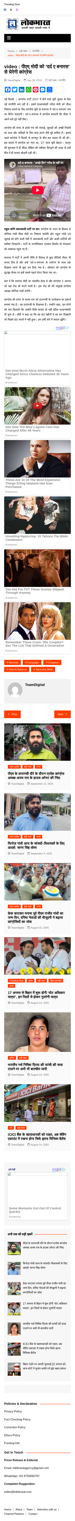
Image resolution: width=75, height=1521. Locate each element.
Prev (14, 714)
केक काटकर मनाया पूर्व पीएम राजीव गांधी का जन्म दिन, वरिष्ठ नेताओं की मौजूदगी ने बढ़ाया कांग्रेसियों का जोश (35, 917)
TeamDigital (14, 80)
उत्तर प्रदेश (14, 766)
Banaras (13, 662)
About (19, 1509)
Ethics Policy (12, 1435)
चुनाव (30, 980)
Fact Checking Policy (17, 1419)
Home (7, 1509)
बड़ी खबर (52, 80)
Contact (32, 1513)
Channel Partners (14, 1513)
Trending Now (12, 4)
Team (30, 1509)
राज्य (38, 766)
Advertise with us (47, 1509)
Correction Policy (14, 1427)
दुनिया (12, 1058)
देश (11, 1128)
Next (60, 714)
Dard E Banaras (18, 669)
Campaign (33, 662)
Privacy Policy (13, 1411)
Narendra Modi (44, 669)
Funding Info (12, 1443)
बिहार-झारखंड (55, 980)
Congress (53, 662)
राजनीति (61, 80)
